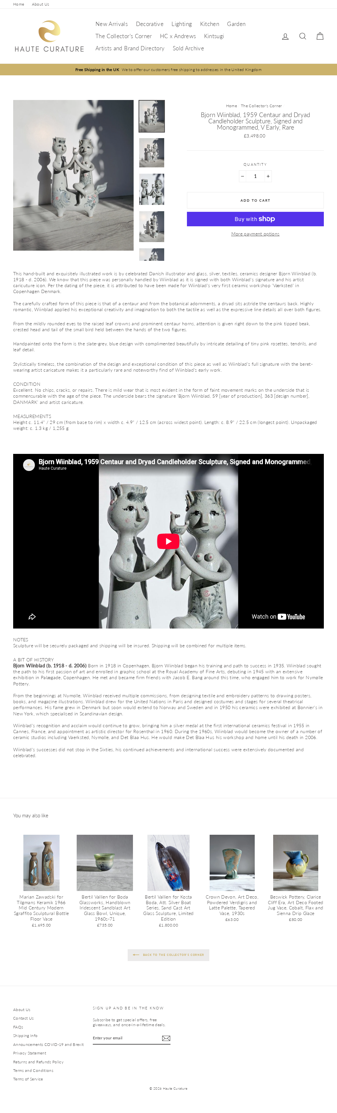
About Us (40, 4)
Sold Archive (188, 48)
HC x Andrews (178, 36)
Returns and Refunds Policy (38, 1061)
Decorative (150, 23)
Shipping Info (25, 1035)
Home (18, 4)
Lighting (181, 23)
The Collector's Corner (123, 36)
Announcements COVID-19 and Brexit (48, 1044)
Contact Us (23, 1018)
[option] (168, 69)
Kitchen (209, 23)
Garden (236, 23)
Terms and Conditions (33, 1070)
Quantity (255, 164)
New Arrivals (111, 23)
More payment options (255, 233)
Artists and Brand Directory (130, 48)
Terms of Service (28, 1078)
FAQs (18, 1027)
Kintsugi (214, 36)
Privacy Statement (29, 1053)
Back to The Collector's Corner (173, 954)
